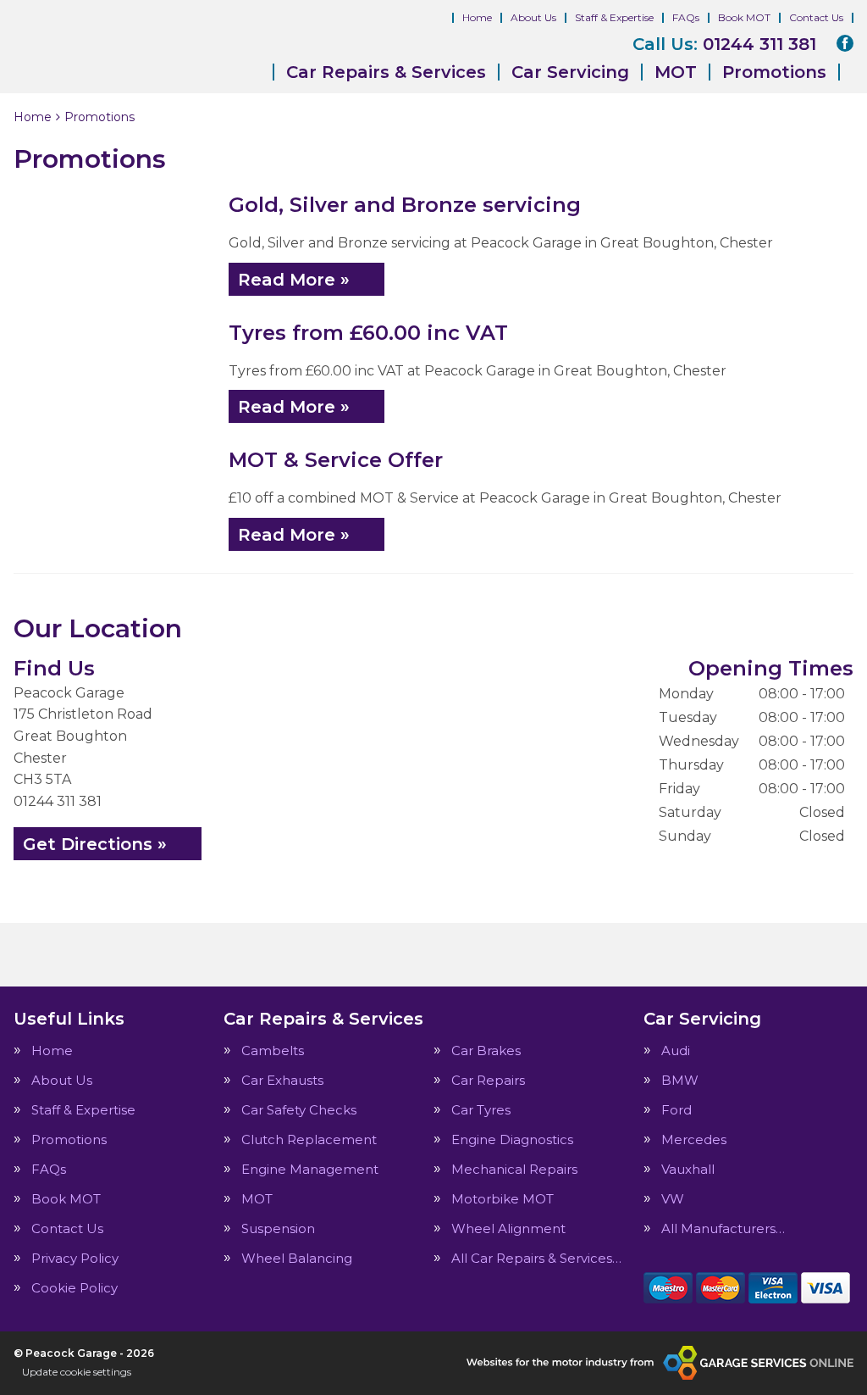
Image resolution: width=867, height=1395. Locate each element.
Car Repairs (488, 1080)
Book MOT (744, 17)
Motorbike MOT (502, 1198)
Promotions (774, 72)
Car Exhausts (282, 1080)
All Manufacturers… (723, 1228)
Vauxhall (688, 1169)
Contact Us (816, 17)
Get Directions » (95, 844)
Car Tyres (481, 1109)
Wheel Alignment (508, 1228)
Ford (676, 1109)
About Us (533, 17)
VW (672, 1198)
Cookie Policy (74, 1287)
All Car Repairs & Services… (536, 1258)
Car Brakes (486, 1050)
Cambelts (272, 1050)
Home (477, 17)
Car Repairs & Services (386, 72)
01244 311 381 (724, 44)
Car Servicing (570, 72)
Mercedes (693, 1139)
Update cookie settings (76, 1371)
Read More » (294, 280)
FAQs (685, 17)
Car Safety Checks (298, 1109)
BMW (680, 1080)
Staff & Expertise (614, 17)
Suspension (278, 1228)
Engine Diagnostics (512, 1139)
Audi (675, 1050)
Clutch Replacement (309, 1139)
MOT (675, 72)
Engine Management (309, 1169)
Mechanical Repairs (514, 1169)
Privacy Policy (75, 1258)
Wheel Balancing (296, 1258)
